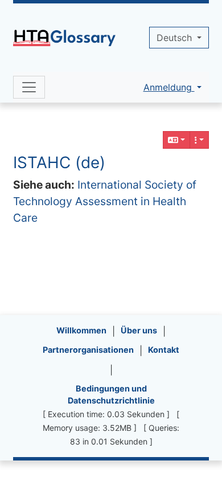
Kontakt (163, 349)
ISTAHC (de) (59, 162)
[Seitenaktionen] (199, 140)
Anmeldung (169, 87)
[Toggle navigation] (29, 87)
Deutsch (176, 37)
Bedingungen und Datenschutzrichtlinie (111, 395)
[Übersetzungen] (176, 140)
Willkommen (81, 330)
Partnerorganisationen (88, 349)
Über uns (139, 330)
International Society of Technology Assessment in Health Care (104, 201)
